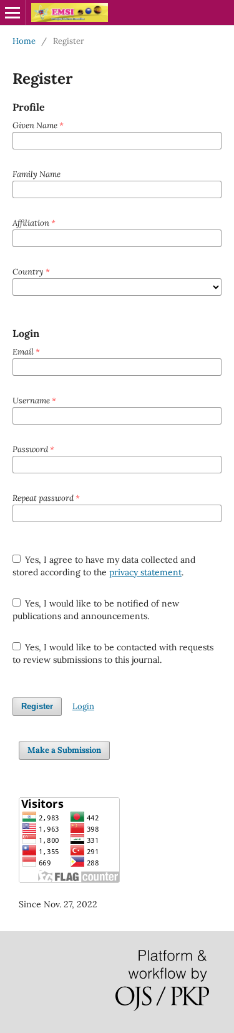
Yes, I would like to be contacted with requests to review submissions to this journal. (113, 653)
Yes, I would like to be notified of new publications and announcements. (96, 610)
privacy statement (145, 572)
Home (24, 41)
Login (83, 706)
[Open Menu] (12, 12)
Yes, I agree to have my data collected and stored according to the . (104, 566)
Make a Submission (64, 750)
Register (37, 706)
